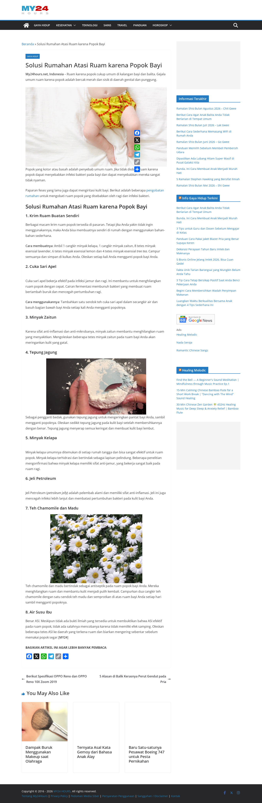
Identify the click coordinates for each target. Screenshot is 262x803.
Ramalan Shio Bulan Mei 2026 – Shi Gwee (203, 185)
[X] (137, 140)
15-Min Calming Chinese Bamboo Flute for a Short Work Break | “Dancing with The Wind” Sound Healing (205, 394)
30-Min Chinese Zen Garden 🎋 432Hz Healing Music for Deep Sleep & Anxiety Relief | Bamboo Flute (207, 408)
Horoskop (160, 25)
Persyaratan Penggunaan (118, 796)
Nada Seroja (184, 342)
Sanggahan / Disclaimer (153, 796)
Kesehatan (64, 25)
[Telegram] (137, 154)
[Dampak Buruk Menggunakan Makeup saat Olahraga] (45, 705)
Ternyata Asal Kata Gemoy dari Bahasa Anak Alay (94, 752)
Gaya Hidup (42, 25)
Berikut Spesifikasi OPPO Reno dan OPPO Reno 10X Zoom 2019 (56, 679)
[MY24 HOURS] (26, 25)
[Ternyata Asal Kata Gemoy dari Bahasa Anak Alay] (96, 705)
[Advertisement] (208, 65)
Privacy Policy (59, 796)
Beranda (28, 44)
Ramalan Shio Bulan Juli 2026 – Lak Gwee (202, 125)
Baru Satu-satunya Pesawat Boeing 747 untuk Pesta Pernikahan (146, 754)
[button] (74, 25)
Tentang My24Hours (35, 796)
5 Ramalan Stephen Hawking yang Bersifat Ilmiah (208, 179)
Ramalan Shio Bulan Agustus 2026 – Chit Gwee (206, 108)
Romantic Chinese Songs (192, 350)
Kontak (175, 796)
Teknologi (89, 25)
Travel (122, 25)
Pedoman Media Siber (85, 796)
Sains (107, 25)
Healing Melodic (186, 334)
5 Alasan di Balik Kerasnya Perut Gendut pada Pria (133, 679)
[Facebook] (137, 133)
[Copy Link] (137, 162)
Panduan (140, 25)
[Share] (137, 169)
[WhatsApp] (137, 147)
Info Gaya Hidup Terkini (200, 198)
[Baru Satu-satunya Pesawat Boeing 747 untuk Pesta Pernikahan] (148, 705)
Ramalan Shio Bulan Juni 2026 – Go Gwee (202, 142)
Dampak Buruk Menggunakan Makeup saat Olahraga (39, 754)
